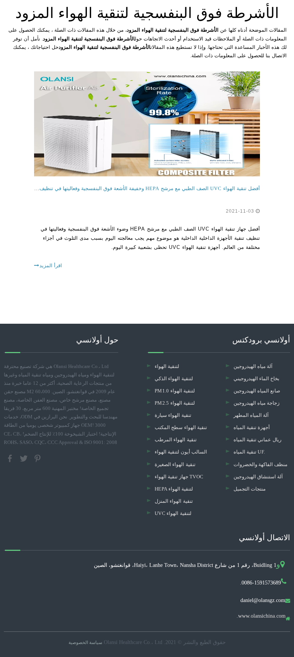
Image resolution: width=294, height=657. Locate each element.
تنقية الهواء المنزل (174, 501)
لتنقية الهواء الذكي (174, 378)
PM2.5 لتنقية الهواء (175, 403)
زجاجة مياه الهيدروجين (257, 403)
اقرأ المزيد (50, 265)
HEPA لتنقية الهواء (174, 489)
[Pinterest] (37, 457)
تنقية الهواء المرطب (176, 439)
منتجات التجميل (250, 489)
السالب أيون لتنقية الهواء (181, 452)
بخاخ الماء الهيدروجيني (257, 378)
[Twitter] (24, 457)
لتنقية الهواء (167, 366)
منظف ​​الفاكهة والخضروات (261, 464)
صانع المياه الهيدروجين (257, 391)
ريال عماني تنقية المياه (257, 439)
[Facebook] (11, 457)
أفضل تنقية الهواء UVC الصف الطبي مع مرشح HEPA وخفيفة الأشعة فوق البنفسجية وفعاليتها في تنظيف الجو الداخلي (135, 188)
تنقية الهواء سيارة (173, 415)
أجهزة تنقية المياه (252, 427)
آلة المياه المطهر (251, 415)
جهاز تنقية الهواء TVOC (179, 476)
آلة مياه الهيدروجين (253, 366)
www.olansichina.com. (261, 616)
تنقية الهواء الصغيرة (175, 464)
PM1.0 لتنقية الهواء (175, 391)
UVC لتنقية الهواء (173, 513)
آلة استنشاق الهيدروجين (258, 476)
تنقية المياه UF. (249, 452)
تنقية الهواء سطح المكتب (181, 427)
